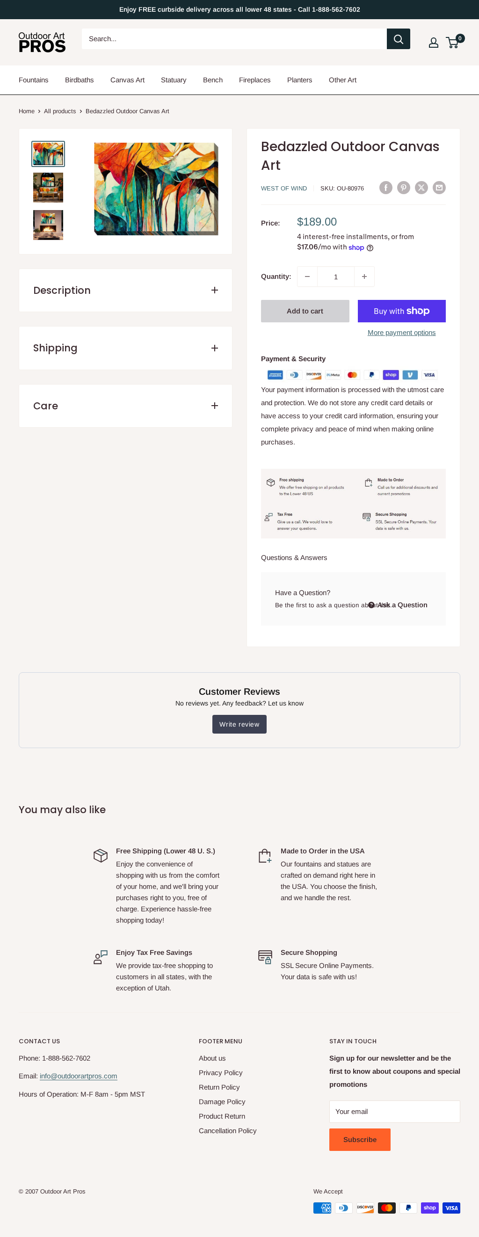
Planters (299, 80)
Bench (213, 80)
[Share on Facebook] (385, 187)
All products (60, 111)
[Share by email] (439, 187)
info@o (50, 1076)
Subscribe (360, 1139)
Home (27, 111)
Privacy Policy (221, 1073)
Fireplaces (255, 80)
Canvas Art (127, 80)
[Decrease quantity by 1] (307, 276)
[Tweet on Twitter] (421, 187)
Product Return (222, 1116)
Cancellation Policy (228, 1131)
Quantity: (276, 276)
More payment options (402, 332)
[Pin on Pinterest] (403, 187)
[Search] (398, 39)
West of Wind (284, 188)
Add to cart (305, 311)
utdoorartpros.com (89, 1076)
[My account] (433, 42)
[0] (452, 42)
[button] (452, 42)
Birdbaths (79, 80)
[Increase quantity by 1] (364, 276)
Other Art (342, 80)
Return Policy (219, 1087)
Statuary (174, 80)
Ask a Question (402, 605)
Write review (239, 724)
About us (212, 1058)
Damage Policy (222, 1102)
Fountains (34, 80)
